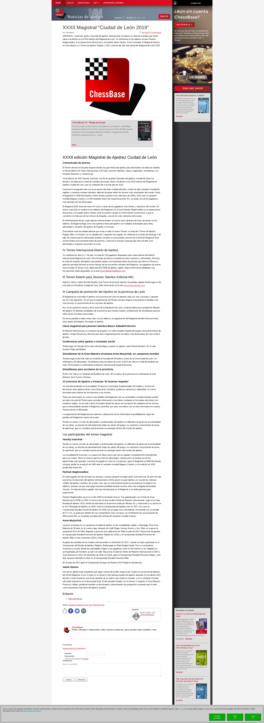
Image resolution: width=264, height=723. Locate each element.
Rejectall (235, 717)
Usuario (68, 653)
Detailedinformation (217, 717)
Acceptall (253, 717)
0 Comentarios (155, 33)
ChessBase (77, 627)
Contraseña (69, 656)
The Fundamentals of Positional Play (188, 646)
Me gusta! (145, 33)
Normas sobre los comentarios (74, 648)
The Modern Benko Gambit (190, 95)
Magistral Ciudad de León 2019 (80, 605)
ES (141, 18)
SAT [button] (96, 3)
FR (144, 18)
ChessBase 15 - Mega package (88, 122)
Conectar (196, 3)
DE (135, 18)
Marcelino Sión (99, 605)
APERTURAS (84, 3)
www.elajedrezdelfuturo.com (112, 271)
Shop (58, 3)
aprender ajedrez (113, 3)
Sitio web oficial (75, 599)
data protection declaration (32, 711)
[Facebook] (71, 611)
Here (181, 709)
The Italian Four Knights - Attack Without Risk (190, 680)
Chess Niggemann (147, 615)
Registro (85, 659)
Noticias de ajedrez (85, 16)
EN (138, 18)
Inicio (70, 3)
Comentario (67, 661)
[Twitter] (77, 611)
